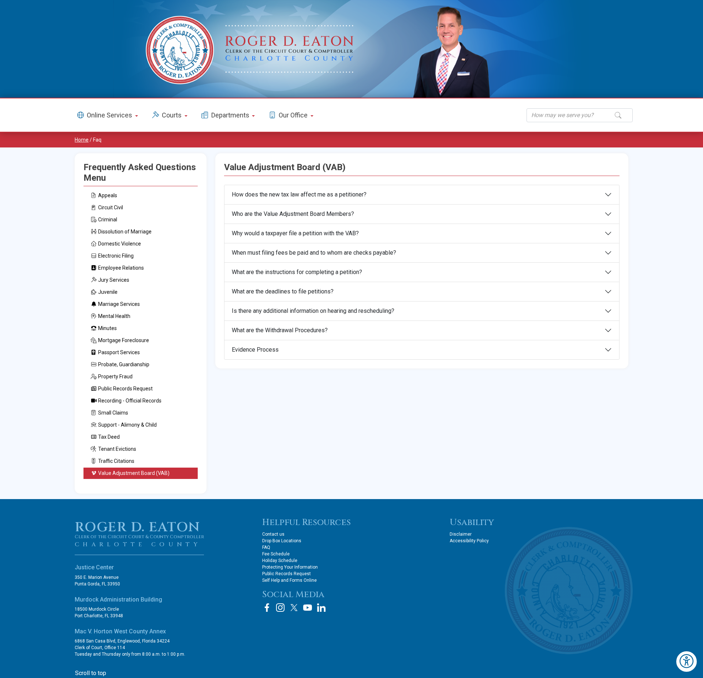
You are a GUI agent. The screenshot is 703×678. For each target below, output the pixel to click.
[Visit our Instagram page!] (280, 607)
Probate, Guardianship (123, 364)
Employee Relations (121, 268)
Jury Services (113, 280)
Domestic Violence (119, 244)
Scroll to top (90, 673)
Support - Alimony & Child (127, 425)
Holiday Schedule (279, 560)
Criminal (107, 219)
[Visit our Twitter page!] (294, 607)
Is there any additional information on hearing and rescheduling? (313, 310)
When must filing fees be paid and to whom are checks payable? (314, 252)
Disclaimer (461, 534)
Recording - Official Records (129, 401)
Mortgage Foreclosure (123, 340)
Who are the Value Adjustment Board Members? (293, 213)
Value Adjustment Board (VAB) (134, 473)
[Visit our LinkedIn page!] (321, 607)
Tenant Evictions (117, 449)
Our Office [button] (294, 115)
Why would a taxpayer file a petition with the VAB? (295, 233)
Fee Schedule (276, 554)
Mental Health (114, 316)
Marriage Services (119, 304)
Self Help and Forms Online (289, 580)
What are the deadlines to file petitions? (283, 291)
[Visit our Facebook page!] (267, 607)
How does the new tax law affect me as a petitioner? (299, 194)
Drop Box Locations (281, 540)
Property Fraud (115, 376)
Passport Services (119, 352)
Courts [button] (172, 115)
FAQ (266, 547)
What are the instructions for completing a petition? (297, 272)
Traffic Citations (116, 461)
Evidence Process (255, 349)
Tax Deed (109, 437)
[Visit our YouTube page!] (307, 607)
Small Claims (113, 413)
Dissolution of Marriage (125, 232)
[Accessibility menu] (687, 662)
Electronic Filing (116, 256)
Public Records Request (125, 389)
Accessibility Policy (469, 540)
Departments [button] (231, 115)
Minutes (107, 328)
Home (82, 140)
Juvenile (108, 292)
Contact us (273, 534)
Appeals (107, 195)
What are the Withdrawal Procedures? (280, 330)
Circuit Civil (110, 207)
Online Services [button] (110, 115)
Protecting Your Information (290, 567)
